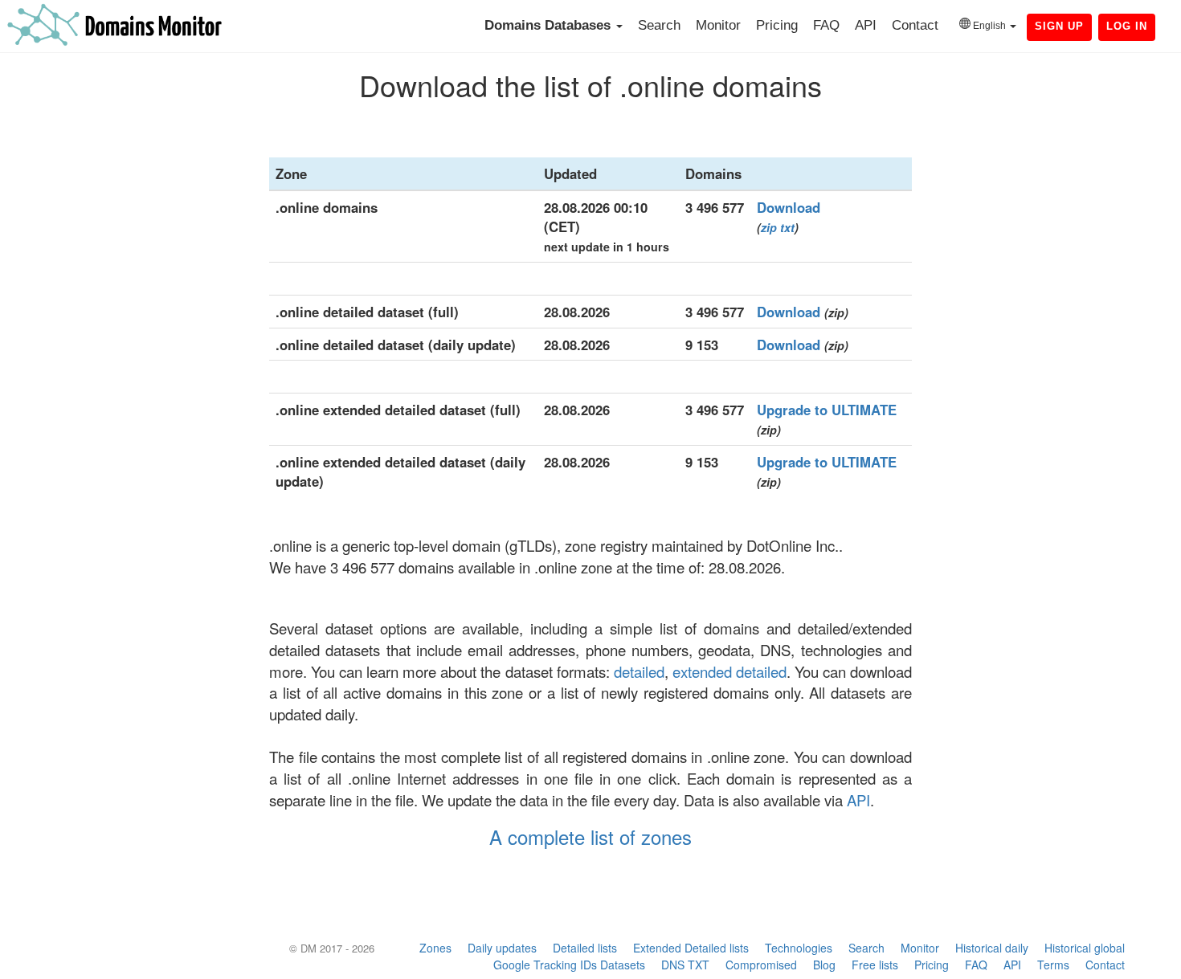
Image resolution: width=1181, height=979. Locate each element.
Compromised (761, 965)
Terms (1053, 965)
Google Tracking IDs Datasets (569, 965)
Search (659, 25)
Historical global (1084, 948)
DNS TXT (685, 965)
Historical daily (991, 948)
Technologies (798, 948)
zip (769, 227)
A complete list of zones (590, 836)
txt (787, 227)
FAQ (826, 25)
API (866, 25)
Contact (915, 25)
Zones (435, 948)
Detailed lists (585, 948)
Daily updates (502, 948)
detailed (639, 671)
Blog (824, 965)
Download (788, 207)
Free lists (875, 965)
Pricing (777, 25)
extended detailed (729, 671)
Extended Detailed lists (691, 948)
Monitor (718, 25)
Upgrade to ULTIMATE (827, 409)
